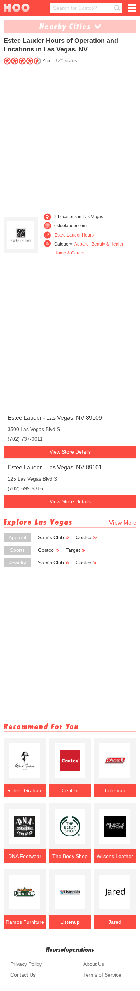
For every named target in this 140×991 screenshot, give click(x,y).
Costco (84, 537)
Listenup (70, 922)
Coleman (115, 790)
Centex (70, 790)
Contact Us (23, 975)
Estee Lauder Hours (74, 235)
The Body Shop (70, 856)
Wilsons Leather (115, 856)
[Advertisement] (70, 137)
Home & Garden (70, 253)
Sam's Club (51, 537)
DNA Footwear (24, 856)
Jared (114, 922)
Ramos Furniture (25, 922)
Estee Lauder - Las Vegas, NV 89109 (55, 418)
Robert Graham (25, 790)
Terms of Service (102, 975)
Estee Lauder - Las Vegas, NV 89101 (55, 467)
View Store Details (70, 452)
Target (73, 550)
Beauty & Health (107, 244)
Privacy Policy (26, 964)
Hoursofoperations (70, 949)
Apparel (82, 244)
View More (122, 523)
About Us (93, 964)
